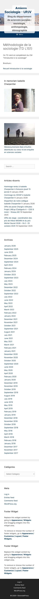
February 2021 (10, 348)
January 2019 (9, 415)
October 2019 (10, 389)
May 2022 (8, 303)
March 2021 (9, 345)
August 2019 (9, 396)
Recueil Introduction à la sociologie (17, 69)
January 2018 (9, 443)
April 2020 (8, 373)
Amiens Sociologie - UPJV (18, 10)
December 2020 (11, 354)
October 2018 (9, 424)
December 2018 (10, 418)
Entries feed (9, 497)
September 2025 (11, 249)
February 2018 (10, 440)
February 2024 (10, 268)
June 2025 (8, 252)
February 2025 (10, 255)
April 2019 (8, 408)
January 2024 (10, 271)
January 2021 (9, 351)
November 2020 (11, 357)
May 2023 (8, 284)
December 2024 (11, 259)
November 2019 (11, 386)
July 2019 (8, 399)
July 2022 (8, 297)
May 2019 (8, 405)
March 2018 (9, 437)
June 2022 (8, 300)
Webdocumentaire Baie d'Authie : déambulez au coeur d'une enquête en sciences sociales (19, 149)
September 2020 (11, 364)
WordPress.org (10, 504)
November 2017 (10, 450)
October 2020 (10, 361)
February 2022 (10, 313)
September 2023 (11, 278)
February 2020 (10, 377)
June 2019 (8, 402)
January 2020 (10, 380)
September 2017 (11, 453)
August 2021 (9, 332)
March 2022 (9, 310)
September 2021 (11, 329)
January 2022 (10, 316)
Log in (6, 494)
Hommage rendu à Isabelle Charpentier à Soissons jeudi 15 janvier (17, 189)
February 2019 (10, 412)
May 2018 (8, 431)
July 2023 (8, 281)
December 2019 (10, 383)
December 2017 (10, 447)
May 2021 (8, 341)
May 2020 (8, 370)
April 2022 (8, 306)
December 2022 (11, 287)
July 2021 (8, 335)
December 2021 (10, 319)
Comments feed (11, 501)
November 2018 (10, 421)
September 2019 (11, 392)
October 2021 (9, 326)
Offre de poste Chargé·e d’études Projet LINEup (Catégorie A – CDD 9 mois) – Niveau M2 (19, 209)
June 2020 (8, 367)
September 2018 (11, 428)
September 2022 (11, 294)
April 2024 (8, 265)
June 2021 (8, 338)
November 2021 (10, 322)
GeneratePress (23, 596)
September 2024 (11, 262)
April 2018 (8, 434)
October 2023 (10, 275)
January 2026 (10, 246)
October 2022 (10, 290)
